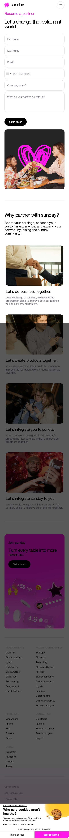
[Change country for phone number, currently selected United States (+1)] (8, 74)
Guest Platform (13, 691)
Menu (61, 5)
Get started (41, 719)
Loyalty (39, 686)
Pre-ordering (12, 681)
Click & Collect (13, 672)
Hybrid (9, 662)
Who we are (12, 719)
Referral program (44, 733)
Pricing (9, 723)
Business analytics (45, 705)
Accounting (41, 662)
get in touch (15, 122)
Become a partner (45, 728)
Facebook (11, 756)
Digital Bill (11, 652)
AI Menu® (41, 657)
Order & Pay (12, 667)
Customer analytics (45, 700)
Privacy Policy (11, 799)
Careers (10, 733)
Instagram (11, 752)
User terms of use (13, 793)
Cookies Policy (11, 786)
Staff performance (45, 676)
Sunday (14, 5)
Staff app (40, 652)
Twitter (9, 766)
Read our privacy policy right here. (18, 824)
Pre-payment (12, 686)
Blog (8, 728)
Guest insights (43, 696)
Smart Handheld (14, 657)
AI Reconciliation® (45, 667)
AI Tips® (40, 672)
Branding (40, 691)
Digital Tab (11, 676)
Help (38, 738)
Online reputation (44, 681)
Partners (40, 723)
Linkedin (10, 761)
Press (9, 738)
